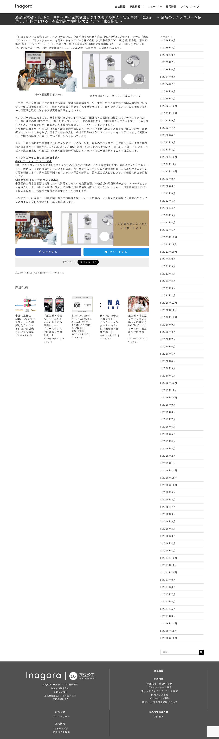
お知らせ (60, 711)
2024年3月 (169, 98)
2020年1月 (169, 375)
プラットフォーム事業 (159, 687)
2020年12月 (169, 302)
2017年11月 (169, 565)
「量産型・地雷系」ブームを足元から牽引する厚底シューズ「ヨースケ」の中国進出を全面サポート (53, 325)
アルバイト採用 (61, 732)
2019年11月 (169, 390)
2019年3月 (169, 448)
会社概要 (158, 670)
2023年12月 (169, 106)
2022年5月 (169, 200)
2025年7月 (169, 62)
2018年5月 (169, 521)
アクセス (159, 716)
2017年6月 (169, 601)
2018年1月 (169, 550)
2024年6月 (169, 91)
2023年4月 (169, 135)
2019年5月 (169, 434)
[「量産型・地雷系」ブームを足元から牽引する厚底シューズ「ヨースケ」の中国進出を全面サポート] (54, 304)
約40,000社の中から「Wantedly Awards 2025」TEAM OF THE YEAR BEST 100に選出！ (82, 323)
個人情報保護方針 (158, 711)
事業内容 (158, 679)
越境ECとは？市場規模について (159, 702)
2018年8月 (169, 499)
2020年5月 (169, 353)
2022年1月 (169, 229)
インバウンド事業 (159, 698)
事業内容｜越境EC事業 (159, 683)
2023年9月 (169, 120)
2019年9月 (169, 404)
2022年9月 (169, 178)
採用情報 (60, 723)
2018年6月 (169, 514)
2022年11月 (169, 164)
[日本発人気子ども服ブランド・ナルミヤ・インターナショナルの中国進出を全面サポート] (110, 304)
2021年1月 (169, 295)
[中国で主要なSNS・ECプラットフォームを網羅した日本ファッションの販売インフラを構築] (25, 304)
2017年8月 (169, 587)
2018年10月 (169, 485)
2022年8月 (169, 186)
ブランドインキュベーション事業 (159, 691)
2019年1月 (169, 463)
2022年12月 (169, 157)
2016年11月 (169, 630)
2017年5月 (169, 609)
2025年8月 (169, 55)
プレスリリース (56, 273)
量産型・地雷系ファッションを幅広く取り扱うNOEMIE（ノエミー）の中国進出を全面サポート (137, 325)
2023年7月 (169, 127)
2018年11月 (169, 477)
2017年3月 (169, 616)
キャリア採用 (61, 728)
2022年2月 (169, 222)
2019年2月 (169, 455)
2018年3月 (169, 536)
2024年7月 (169, 84)
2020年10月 (169, 317)
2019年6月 (169, 426)
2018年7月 (169, 507)
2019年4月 (169, 441)
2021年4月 (169, 280)
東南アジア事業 (159, 694)
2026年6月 (169, 40)
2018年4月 (169, 528)
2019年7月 (169, 419)
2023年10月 (169, 113)
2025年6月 (169, 69)
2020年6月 (169, 346)
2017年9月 (169, 579)
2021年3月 (169, 288)
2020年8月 (169, 331)
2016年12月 (169, 623)
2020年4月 (169, 361)
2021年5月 (169, 273)
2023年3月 (169, 142)
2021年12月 (169, 237)
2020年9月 (169, 324)
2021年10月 (169, 251)
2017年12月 (169, 558)
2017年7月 (169, 594)
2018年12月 (169, 470)
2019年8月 (169, 412)
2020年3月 (169, 368)
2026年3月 (169, 47)
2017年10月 (169, 572)
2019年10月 (169, 397)
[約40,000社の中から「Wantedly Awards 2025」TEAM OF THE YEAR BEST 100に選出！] (82, 304)
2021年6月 (169, 266)
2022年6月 (169, 193)
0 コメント (77, 337)
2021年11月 (169, 244)
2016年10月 (169, 638)
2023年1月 (169, 149)
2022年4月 (169, 208)
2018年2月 (169, 543)
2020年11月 (169, 310)
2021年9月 (169, 259)
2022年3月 (169, 215)
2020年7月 (169, 339)
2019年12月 (169, 382)
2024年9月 (169, 76)
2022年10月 (169, 171)
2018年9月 (169, 492)
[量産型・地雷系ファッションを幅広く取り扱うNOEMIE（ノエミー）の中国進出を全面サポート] (138, 304)
